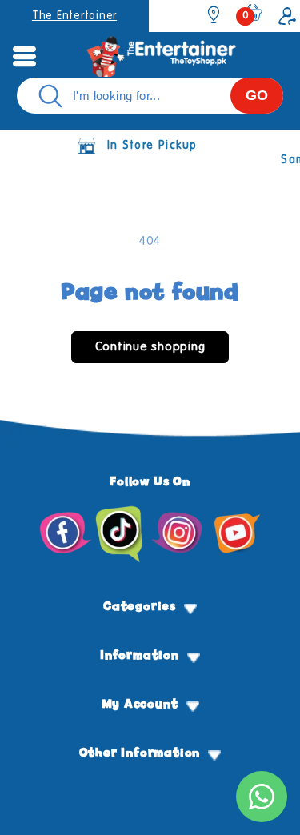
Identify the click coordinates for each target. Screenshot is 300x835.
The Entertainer (74, 16)
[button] (24, 56)
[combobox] (150, 96)
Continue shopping (150, 347)
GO (257, 95)
